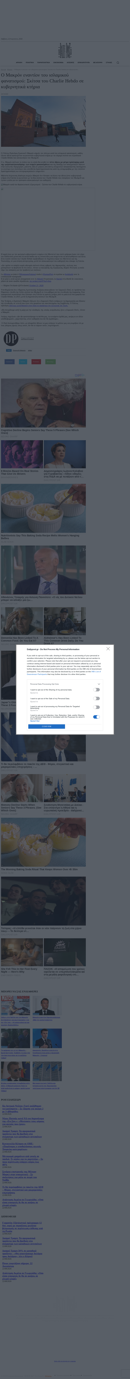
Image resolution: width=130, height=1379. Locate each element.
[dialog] (65, 690)
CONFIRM (46, 726)
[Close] (109, 649)
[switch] (96, 689)
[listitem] (65, 684)
